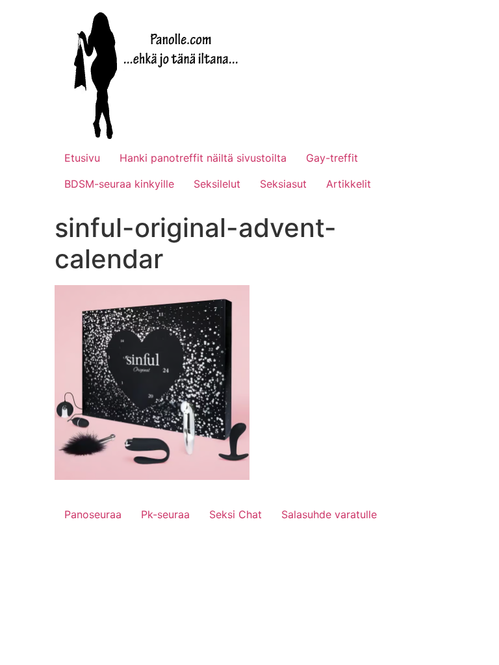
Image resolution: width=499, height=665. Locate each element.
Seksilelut (217, 183)
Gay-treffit (332, 157)
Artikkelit (348, 183)
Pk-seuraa (165, 514)
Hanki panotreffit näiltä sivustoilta (203, 157)
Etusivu (82, 157)
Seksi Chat (235, 514)
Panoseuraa (93, 514)
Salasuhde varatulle (329, 514)
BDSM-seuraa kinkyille (119, 183)
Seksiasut (283, 183)
